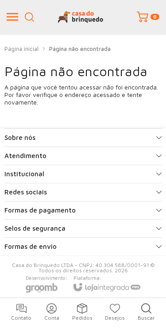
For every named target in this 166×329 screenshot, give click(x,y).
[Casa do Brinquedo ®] (80, 17)
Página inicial (21, 48)
